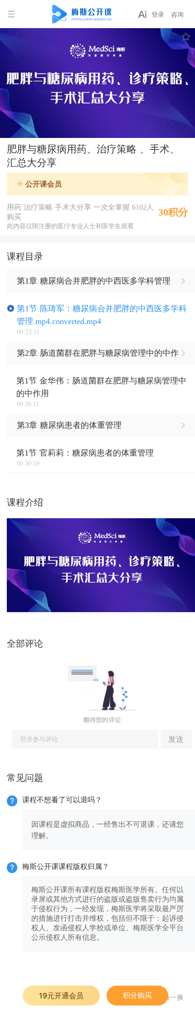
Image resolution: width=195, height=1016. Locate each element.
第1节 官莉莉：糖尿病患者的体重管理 (85, 452)
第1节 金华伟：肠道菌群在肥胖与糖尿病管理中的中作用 (101, 387)
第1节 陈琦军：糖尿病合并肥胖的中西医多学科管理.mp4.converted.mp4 (102, 315)
